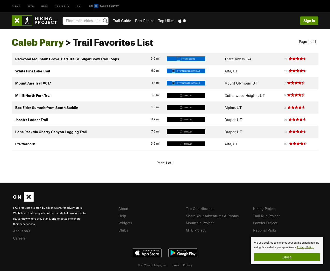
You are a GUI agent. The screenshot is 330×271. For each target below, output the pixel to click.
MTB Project (196, 230)
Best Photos (144, 20)
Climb (16, 6)
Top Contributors (199, 208)
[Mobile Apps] (182, 20)
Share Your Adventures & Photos (212, 216)
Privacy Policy (305, 247)
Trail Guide (122, 20)
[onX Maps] (23, 200)
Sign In (309, 20)
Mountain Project (200, 223)
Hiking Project (264, 208)
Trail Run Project (266, 216)
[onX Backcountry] (104, 6)
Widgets (125, 223)
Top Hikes (166, 20)
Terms (175, 265)
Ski (79, 6)
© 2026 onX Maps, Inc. (152, 265)
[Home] (37, 20)
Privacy (187, 265)
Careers (19, 238)
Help (122, 216)
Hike (44, 6)
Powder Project (265, 223)
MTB (31, 6)
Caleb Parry (38, 40)
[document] (287, 250)
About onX (21, 231)
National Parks (265, 230)
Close (287, 257)
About (123, 208)
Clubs (123, 230)
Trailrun (62, 6)
